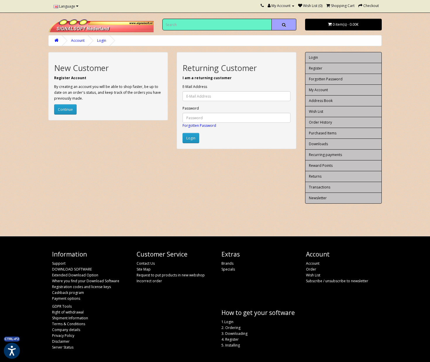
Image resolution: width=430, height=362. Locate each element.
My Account (318, 89)
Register (315, 68)
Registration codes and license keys (81, 286)
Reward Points (321, 165)
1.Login (227, 321)
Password (191, 108)
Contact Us (146, 263)
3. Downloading (234, 333)
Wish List (316, 111)
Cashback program (68, 292)
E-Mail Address (195, 86)
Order (311, 269)
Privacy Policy (63, 335)
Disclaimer (61, 341)
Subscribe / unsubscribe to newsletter (337, 280)
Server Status (62, 347)
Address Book (321, 100)
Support (59, 263)
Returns (315, 176)
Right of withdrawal (68, 312)
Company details (66, 329)
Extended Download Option (75, 275)
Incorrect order (149, 280)
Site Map (144, 269)
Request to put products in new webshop (171, 275)
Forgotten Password (199, 125)
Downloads (318, 143)
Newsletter (318, 197)
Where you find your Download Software (85, 280)
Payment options (66, 298)
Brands (227, 263)
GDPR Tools (62, 306)
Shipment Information (70, 318)
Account (78, 40)
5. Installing (230, 345)
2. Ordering (230, 327)
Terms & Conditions (68, 323)
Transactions (319, 187)
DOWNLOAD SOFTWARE (72, 269)
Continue (65, 109)
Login (101, 40)
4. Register (230, 339)
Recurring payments (325, 154)
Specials (228, 269)
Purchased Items (322, 133)
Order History (320, 122)
